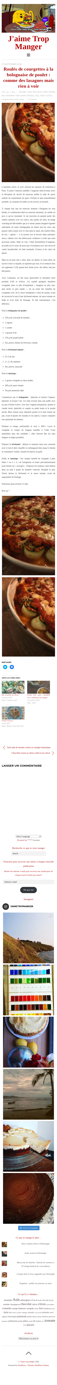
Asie (16, 1300)
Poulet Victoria (7, 721)
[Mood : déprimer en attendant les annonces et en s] (28, 1042)
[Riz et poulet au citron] (13, 687)
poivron (52, 1316)
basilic (40, 1300)
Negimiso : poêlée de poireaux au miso (35, 1283)
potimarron (12, 1321)
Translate (36, 840)
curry (36, 1309)
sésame (38, 1321)
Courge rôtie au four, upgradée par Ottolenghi (36, 1274)
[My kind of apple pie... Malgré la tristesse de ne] (28, 1198)
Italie (11, 99)
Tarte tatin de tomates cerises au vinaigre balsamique (28, 747)
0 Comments (32, 99)
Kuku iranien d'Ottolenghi (35, 1253)
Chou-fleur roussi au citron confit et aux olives (31, 753)
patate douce (32, 1316)
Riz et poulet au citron (10, 695)
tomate (21, 99)
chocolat (25, 1304)
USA (24, 1325)
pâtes (25, 1321)
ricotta (30, 1321)
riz (34, 1320)
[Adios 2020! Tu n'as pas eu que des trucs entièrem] (28, 1146)
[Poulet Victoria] (13, 712)
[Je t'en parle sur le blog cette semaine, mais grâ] (28, 938)
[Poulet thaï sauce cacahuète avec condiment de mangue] (38, 687)
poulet (16, 99)
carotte (6, 1304)
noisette (45, 1312)
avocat (34, 1300)
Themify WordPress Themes (38, 1365)
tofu (43, 1321)
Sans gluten (46, 96)
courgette (5, 99)
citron (42, 1304)
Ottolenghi (12, 1316)
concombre (50, 1304)
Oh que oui (28, 890)
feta (41, 1308)
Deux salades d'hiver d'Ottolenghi (36, 1244)
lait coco (12, 1312)
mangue (24, 1313)
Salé (37, 96)
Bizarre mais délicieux (30, 92)
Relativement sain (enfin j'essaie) (18, 96)
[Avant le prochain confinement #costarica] (28, 1094)
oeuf (51, 1312)
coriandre (6, 1308)
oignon (4, 1317)
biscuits (45, 1300)
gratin (53, 1308)
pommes (5, 1321)
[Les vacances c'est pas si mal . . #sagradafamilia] (28, 990)
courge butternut (19, 1308)
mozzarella (38, 1312)
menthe (31, 1312)
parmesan (21, 1316)
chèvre (35, 1304)
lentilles (19, 1312)
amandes (8, 1300)
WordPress (22, 1365)
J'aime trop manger (27, 1362)
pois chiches (43, 1316)
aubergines (25, 1300)
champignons (15, 1304)
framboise (47, 1309)
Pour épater (49, 92)
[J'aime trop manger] (28, 31)
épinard (30, 1324)
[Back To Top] (28, 1353)
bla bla (51, 1300)
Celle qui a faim (8, 92)
